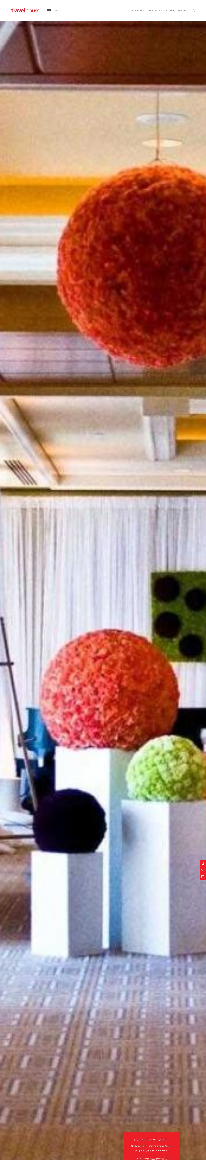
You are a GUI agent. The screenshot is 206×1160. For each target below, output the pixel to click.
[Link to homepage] (25, 10)
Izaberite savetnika (161, 11)
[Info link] (203, 863)
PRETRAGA (184, 11)
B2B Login (138, 11)
